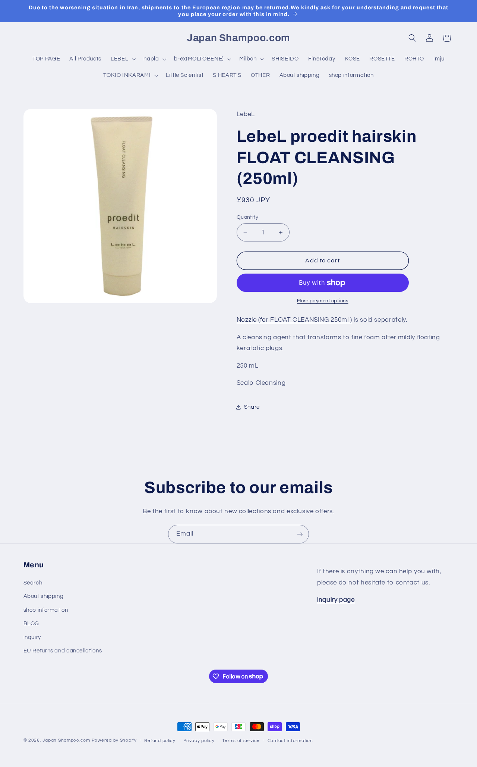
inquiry (32, 637)
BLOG (31, 623)
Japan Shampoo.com (66, 740)
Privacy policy (199, 741)
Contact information (290, 741)
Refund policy (160, 741)
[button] (122, 59)
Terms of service (241, 741)
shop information (45, 610)
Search (32, 583)
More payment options (322, 301)
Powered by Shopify (114, 740)
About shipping (43, 596)
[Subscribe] (300, 534)
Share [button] (252, 407)
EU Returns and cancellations (62, 651)
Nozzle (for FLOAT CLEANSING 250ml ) (294, 320)
